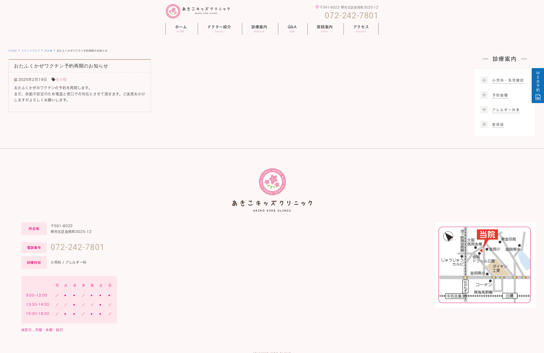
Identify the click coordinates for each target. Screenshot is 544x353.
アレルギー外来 (506, 110)
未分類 (48, 50)
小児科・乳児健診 (508, 80)
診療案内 (505, 59)
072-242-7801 (352, 15)
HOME (12, 50)
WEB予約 (538, 81)
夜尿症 (498, 124)
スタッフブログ (30, 50)
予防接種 (500, 95)
